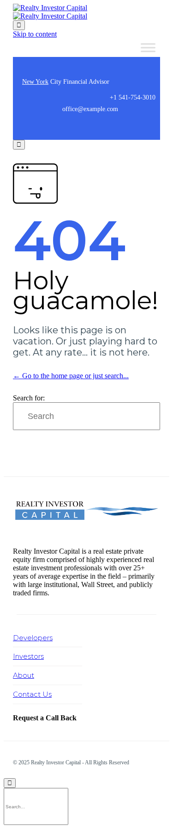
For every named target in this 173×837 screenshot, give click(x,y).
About (23, 675)
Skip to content (35, 34)
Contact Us (32, 694)
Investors (28, 656)
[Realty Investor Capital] (50, 12)
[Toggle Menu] (148, 47)
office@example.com (90, 109)
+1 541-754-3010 (132, 97)
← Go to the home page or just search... (71, 376)
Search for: (29, 398)
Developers (33, 637)
